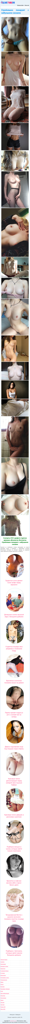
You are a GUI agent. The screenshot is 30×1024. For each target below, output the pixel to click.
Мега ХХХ (3, 1009)
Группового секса (5, 977)
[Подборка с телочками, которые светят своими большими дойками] (15, 947)
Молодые (3, 995)
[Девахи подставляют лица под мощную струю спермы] (15, 743)
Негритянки (3, 998)
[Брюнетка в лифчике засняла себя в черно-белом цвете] (15, 877)
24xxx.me (26, 5)
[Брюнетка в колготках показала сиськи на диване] (15, 677)
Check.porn (18, 1014)
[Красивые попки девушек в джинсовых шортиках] (15, 811)
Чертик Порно (4, 959)
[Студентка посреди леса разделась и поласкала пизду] (15, 643)
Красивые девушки (5, 989)
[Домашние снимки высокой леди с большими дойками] (15, 611)
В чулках (3, 973)
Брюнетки (3, 968)
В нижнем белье (4, 971)
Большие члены (4, 966)
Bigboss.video (20, 5)
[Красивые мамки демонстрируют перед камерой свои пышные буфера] (15, 775)
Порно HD (3, 1007)
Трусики (2, 1002)
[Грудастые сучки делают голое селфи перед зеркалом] (15, 577)
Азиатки (2, 962)
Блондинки (3, 964)
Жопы (2, 982)
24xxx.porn (12, 1014)
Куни (2, 991)
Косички (2, 986)
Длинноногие (4, 980)
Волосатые (3, 975)
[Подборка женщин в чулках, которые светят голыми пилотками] (15, 843)
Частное (2, 1004)
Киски (2, 984)
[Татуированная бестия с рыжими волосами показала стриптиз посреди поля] (15, 911)
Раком (2, 1000)
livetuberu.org (13, 1021)
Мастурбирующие (5, 993)
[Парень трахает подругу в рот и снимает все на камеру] (15, 709)
